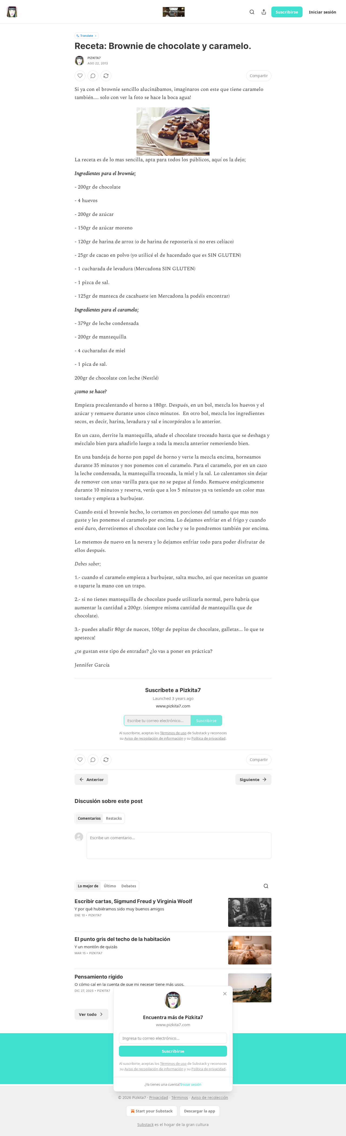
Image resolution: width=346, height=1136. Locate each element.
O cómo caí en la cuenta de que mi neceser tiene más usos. (129, 984)
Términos (179, 1097)
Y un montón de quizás (96, 946)
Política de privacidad (208, 1068)
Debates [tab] (128, 886)
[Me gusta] (80, 75)
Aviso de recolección (209, 1097)
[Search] (252, 11)
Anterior (95, 779)
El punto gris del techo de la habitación (122, 939)
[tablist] (100, 818)
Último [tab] (110, 886)
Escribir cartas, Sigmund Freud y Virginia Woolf (133, 901)
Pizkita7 (94, 58)
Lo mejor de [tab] (88, 886)
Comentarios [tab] (89, 818)
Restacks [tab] (114, 818)
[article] (173, 912)
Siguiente (250, 779)
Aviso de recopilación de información (153, 1068)
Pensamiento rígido (99, 977)
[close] (225, 993)
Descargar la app (199, 1111)
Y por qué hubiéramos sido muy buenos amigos (119, 908)
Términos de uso (173, 1063)
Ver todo (88, 1014)
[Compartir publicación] (263, 11)
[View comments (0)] (93, 75)
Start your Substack (154, 1111)
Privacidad (158, 1097)
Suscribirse (287, 12)
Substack (145, 1124)
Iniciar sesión (322, 12)
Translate (86, 36)
